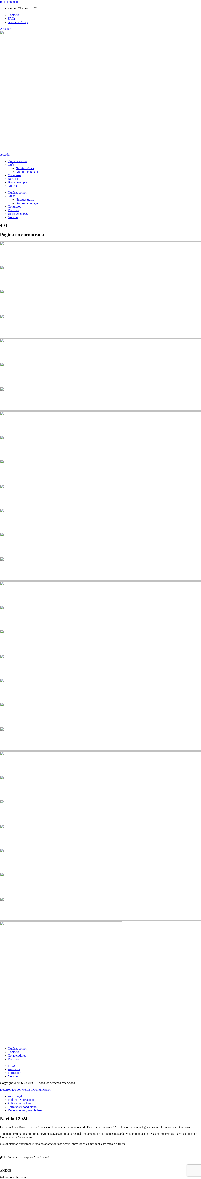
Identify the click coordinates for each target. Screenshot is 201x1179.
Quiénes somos (17, 161)
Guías (11, 164)
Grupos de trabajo (27, 171)
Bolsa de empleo (18, 182)
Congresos (14, 175)
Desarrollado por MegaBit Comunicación (25, 1089)
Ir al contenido (9, 1)
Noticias (13, 185)
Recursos (13, 178)
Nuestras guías (25, 168)
